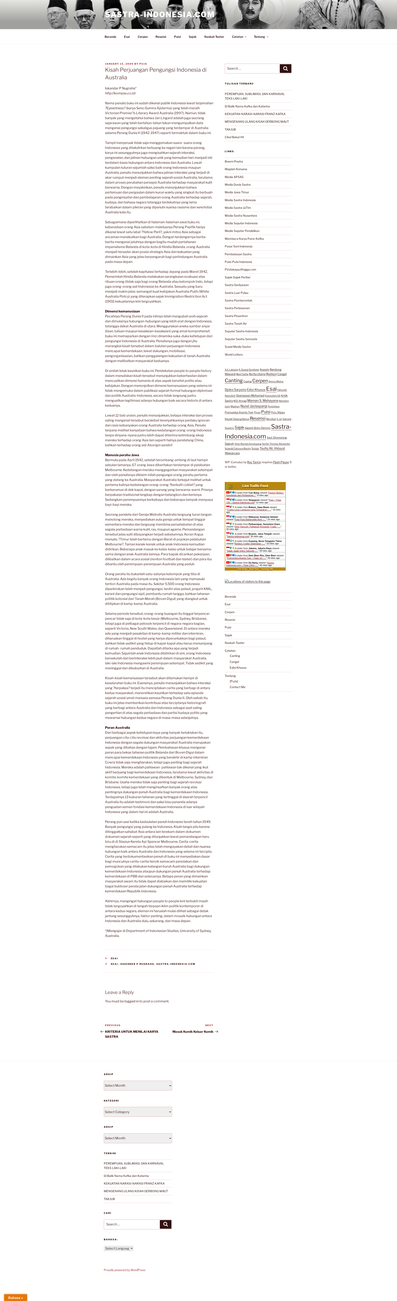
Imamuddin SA (272, 395)
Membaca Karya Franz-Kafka (244, 238)
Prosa (257, 412)
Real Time (254, 569)
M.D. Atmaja (240, 400)
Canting (234, 380)
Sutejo (255, 448)
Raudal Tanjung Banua (237, 419)
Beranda (110, 36)
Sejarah (229, 443)
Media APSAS (234, 177)
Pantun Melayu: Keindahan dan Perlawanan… (255, 493)
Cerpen (143, 36)
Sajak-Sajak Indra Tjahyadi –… (242, 551)
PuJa (143, 63)
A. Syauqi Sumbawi (249, 369)
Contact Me (237, 687)
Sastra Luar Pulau (236, 292)
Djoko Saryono (235, 390)
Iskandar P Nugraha (137, 964)
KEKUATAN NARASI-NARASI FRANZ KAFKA (255, 114)
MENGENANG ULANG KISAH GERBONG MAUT (257, 121)
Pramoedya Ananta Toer (239, 412)
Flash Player (281, 462)
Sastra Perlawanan (237, 308)
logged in (131, 1001)
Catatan (237, 36)
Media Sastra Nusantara (241, 215)
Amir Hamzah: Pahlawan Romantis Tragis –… (258, 526)
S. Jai (279, 419)
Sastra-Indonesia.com (160, 14)
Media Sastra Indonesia (240, 200)
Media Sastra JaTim (238, 207)
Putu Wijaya (278, 412)
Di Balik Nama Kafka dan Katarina (247, 106)
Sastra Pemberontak (238, 300)
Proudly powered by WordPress (124, 1270)
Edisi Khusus (256, 390)
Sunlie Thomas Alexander (276, 443)
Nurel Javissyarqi (253, 406)
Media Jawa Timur (237, 192)
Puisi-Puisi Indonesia (238, 262)
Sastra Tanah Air (236, 323)
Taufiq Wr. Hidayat (272, 448)
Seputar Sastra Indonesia (241, 331)
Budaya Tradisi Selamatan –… (250, 543)
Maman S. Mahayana (262, 400)
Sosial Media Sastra (238, 346)
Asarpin (264, 369)
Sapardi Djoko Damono (257, 427)
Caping (247, 381)
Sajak (192, 36)
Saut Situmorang (277, 437)
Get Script (242, 569)
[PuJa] (234, 681)
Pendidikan (274, 406)
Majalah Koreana (236, 169)
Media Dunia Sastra (238, 184)
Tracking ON (267, 569)
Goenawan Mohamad (250, 395)
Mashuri (235, 406)
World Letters (234, 354)
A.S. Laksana (231, 369)
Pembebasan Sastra (238, 254)
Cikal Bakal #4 (234, 137)
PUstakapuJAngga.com (240, 269)
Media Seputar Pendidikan (242, 231)
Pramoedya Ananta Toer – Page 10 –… (246, 558)
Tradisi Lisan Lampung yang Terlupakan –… (249, 509)
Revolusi (271, 418)
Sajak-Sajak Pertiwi (237, 277)
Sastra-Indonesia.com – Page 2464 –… (250, 563)
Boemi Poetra (234, 161)
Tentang (259, 36)
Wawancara (232, 453)
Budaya (271, 374)
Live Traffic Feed (255, 486)
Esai (127, 36)
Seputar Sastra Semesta (241, 339)
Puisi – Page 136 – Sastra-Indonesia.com (253, 501)
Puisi (177, 36)
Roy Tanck (254, 462)
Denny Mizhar (276, 381)
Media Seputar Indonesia (241, 223)
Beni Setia (242, 374)
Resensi (160, 36)
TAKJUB (230, 129)
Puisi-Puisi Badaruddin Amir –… (250, 519)
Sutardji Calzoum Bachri (238, 448)
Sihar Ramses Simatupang (248, 444)
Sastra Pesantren (236, 316)
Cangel (282, 374)
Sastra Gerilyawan (237, 285)
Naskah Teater (214, 36)
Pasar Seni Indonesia (238, 246)
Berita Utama (257, 374)
